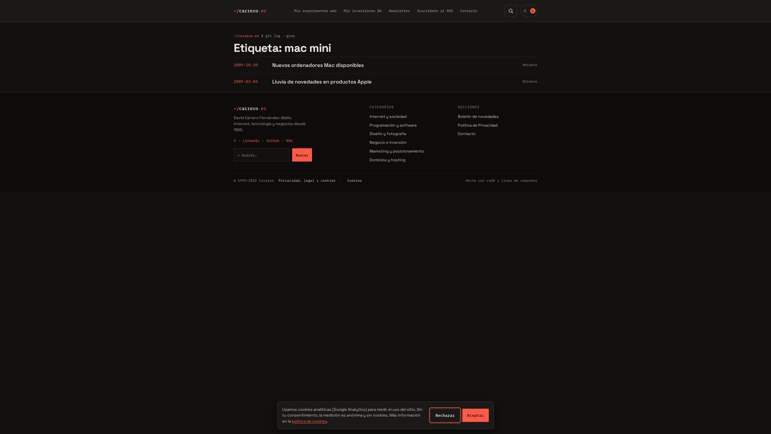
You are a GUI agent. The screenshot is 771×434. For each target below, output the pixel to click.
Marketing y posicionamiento (397, 151)
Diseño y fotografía (388, 133)
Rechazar (445, 415)
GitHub (273, 140)
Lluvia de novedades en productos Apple (322, 81)
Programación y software (393, 125)
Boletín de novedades (478, 116)
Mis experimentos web (315, 10)
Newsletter (399, 10)
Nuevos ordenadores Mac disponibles (318, 65)
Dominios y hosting (387, 159)
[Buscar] (511, 11)
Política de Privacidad (478, 125)
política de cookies (309, 421)
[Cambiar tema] (528, 11)
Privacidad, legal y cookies (307, 180)
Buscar (302, 155)
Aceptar (475, 415)
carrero (250, 10)
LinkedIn (251, 140)
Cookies (354, 180)
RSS (289, 140)
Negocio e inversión (388, 142)
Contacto (468, 10)
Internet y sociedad (388, 116)
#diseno (530, 65)
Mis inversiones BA (363, 10)
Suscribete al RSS (435, 10)
